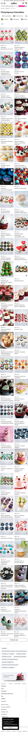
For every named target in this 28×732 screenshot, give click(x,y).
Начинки (24, 683)
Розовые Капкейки (21, 653)
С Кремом (5, 19)
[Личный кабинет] (4, 3)
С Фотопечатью (19, 16)
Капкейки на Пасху (6, 656)
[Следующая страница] (20, 644)
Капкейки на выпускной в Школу (10, 664)
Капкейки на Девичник (7, 662)
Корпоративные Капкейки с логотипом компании (14, 651)
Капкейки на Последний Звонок (10, 659)
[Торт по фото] (26, 6)
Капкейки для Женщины (20, 656)
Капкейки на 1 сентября (8, 653)
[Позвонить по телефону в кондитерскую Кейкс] (26, 3)
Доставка (3, 683)
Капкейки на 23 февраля (8, 667)
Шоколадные (15, 19)
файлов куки (14, 724)
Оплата (10, 683)
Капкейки (4, 648)
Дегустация (17, 683)
